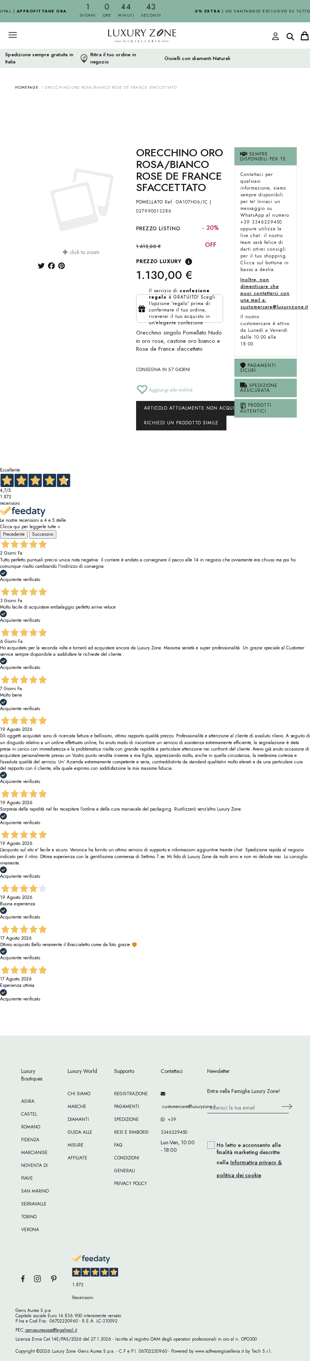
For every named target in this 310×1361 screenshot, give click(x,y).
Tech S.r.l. (261, 1351)
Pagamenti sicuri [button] (258, 368)
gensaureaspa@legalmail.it (50, 1330)
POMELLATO (149, 202)
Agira (27, 1101)
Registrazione (131, 1093)
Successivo (42, 534)
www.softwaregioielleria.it (219, 1351)
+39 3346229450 (174, 1126)
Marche (77, 1106)
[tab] (265, 156)
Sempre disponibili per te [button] (263, 156)
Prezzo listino (158, 228)
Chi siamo (79, 1093)
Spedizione (126, 1119)
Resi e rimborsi (131, 1132)
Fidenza (30, 1139)
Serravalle (33, 1204)
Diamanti (78, 1119)
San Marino (35, 1191)
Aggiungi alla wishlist (169, 390)
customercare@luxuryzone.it (178, 1106)
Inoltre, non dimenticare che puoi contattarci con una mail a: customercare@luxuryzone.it (274, 293)
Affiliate (77, 1157)
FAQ (118, 1145)
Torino (29, 1216)
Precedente (14, 534)
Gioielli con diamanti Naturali (197, 58)
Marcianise (34, 1152)
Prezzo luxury (158, 261)
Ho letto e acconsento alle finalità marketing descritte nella (249, 1160)
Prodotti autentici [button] (255, 408)
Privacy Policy (130, 1183)
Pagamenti (126, 1106)
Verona (30, 1229)
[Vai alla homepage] (128, 52)
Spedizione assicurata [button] (258, 388)
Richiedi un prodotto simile (181, 422)
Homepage (27, 87)
